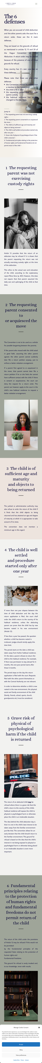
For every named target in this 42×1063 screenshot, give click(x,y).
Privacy (22, 1060)
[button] (39, 1027)
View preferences (21, 1055)
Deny (21, 1050)
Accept (21, 1044)
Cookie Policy (16, 1060)
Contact (27, 1060)
